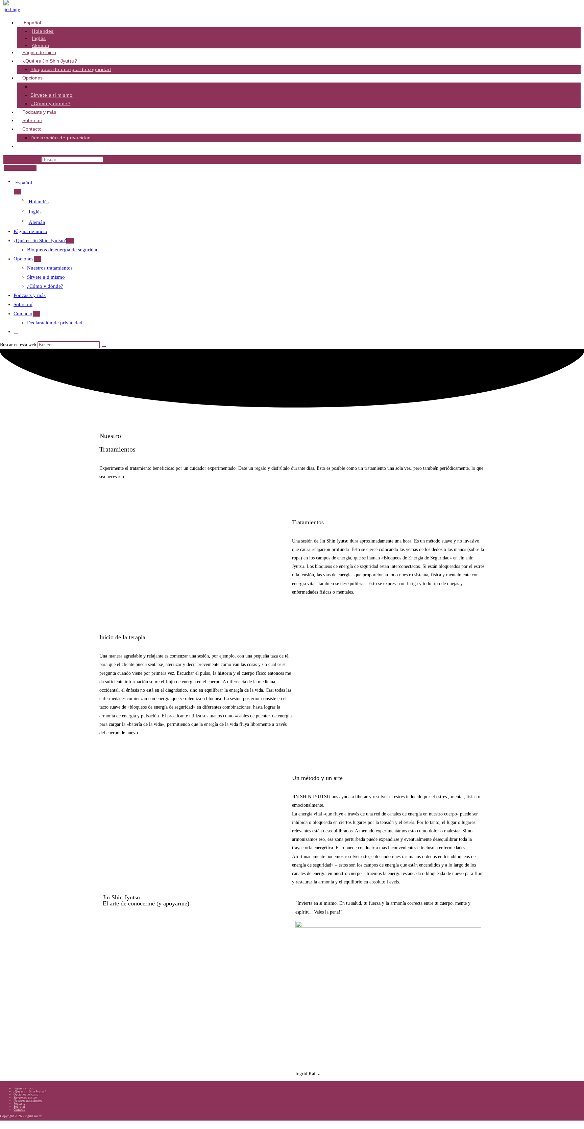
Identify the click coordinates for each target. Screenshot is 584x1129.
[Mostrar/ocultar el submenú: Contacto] (36, 313)
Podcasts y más (30, 295)
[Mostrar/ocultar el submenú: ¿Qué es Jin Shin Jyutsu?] (70, 240)
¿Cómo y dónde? (45, 286)
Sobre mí (23, 304)
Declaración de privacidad (54, 322)
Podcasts (19, 1103)
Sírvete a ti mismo (46, 277)
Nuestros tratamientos (50, 268)
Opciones (23, 258)
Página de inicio (30, 231)
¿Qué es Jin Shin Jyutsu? (40, 240)
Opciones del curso (26, 1094)
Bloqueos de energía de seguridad (63, 249)
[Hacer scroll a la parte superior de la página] (2, 1124)
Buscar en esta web (22, 159)
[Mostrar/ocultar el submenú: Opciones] (37, 259)
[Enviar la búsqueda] (103, 346)
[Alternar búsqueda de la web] (22, 147)
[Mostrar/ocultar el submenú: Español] (18, 191)
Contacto (23, 313)
